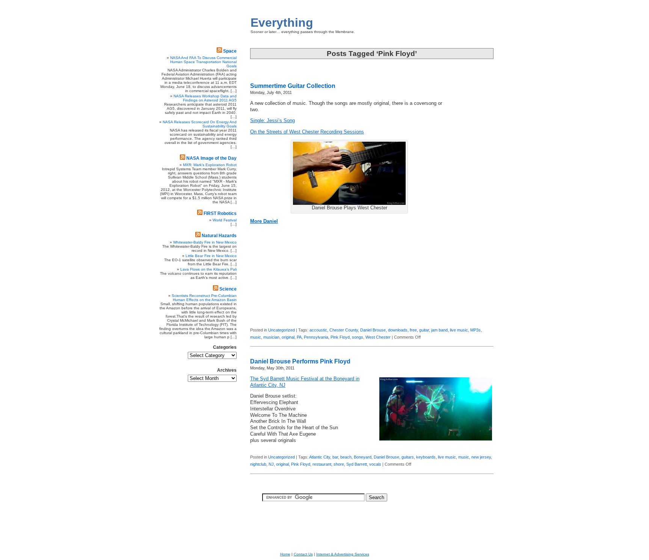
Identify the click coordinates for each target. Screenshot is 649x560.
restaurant (321, 464)
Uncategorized (281, 330)
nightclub (258, 464)
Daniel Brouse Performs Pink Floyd (300, 361)
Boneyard (362, 457)
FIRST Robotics (220, 213)
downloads (398, 330)
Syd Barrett (356, 464)
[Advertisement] (471, 208)
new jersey (481, 457)
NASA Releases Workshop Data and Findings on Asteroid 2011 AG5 (205, 98)
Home (285, 554)
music (255, 337)
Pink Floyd (340, 337)
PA (299, 337)
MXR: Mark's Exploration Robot (210, 165)
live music (459, 330)
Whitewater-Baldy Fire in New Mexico (205, 242)
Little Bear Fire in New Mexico (211, 256)
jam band (439, 330)
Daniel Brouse (373, 330)
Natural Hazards (219, 235)
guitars (407, 457)
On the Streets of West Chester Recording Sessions (307, 132)
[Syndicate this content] (219, 51)
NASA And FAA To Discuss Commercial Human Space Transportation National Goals (203, 62)
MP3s (475, 330)
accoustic (318, 330)
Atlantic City (319, 457)
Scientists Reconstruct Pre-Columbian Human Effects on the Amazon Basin (204, 298)
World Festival (225, 220)
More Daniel (264, 221)
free (413, 330)
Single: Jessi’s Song (272, 120)
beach (346, 457)
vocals (375, 464)
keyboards (426, 457)
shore (339, 464)
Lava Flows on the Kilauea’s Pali (208, 269)
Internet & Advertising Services (342, 554)
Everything (282, 22)
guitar (424, 330)
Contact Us (303, 554)
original (288, 337)
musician (271, 337)
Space (230, 51)
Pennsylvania (316, 337)
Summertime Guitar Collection (292, 86)
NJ (271, 464)
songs (357, 337)
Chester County (343, 330)
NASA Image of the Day (211, 158)
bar (335, 457)
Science (228, 289)
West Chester (378, 337)
